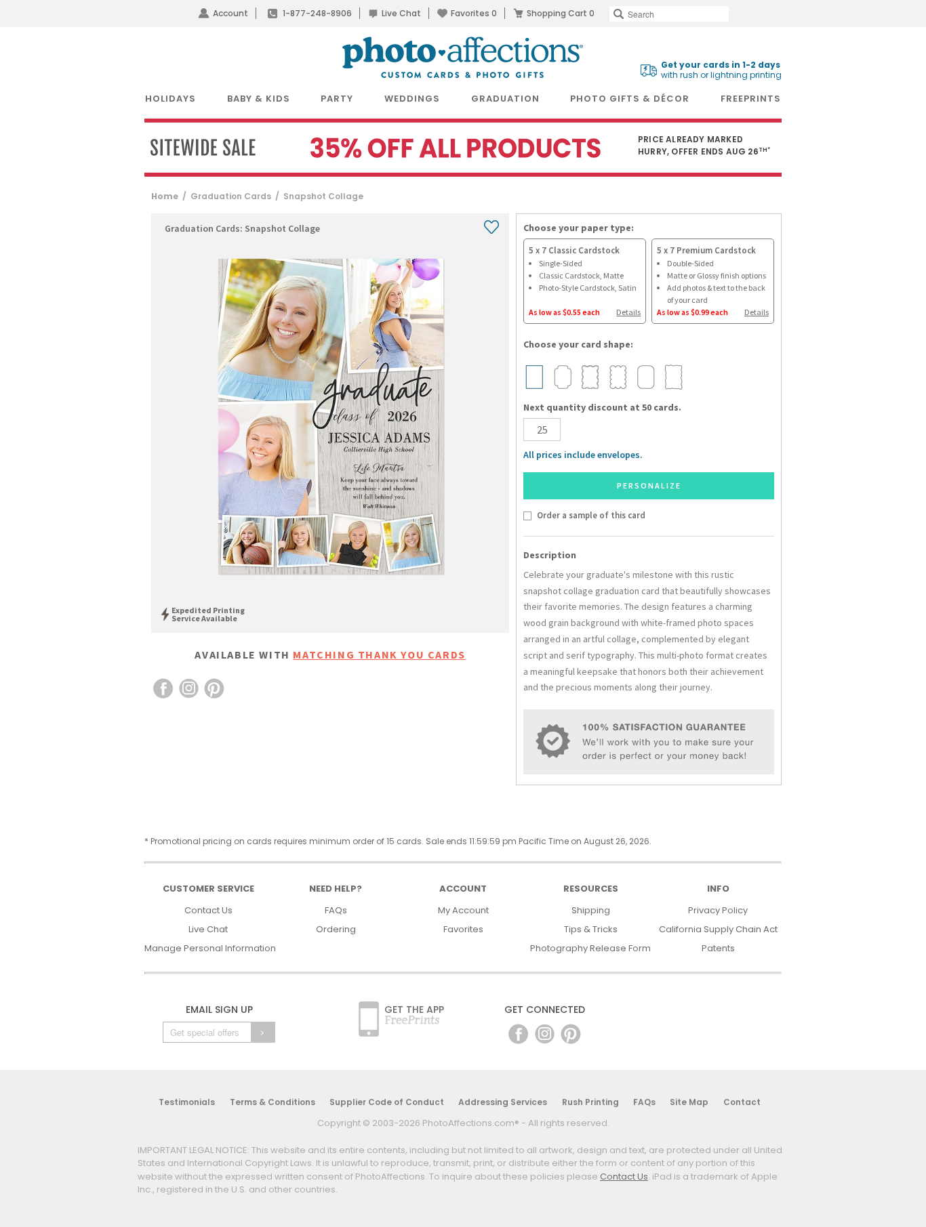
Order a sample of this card (591, 514)
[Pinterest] (570, 1033)
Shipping (590, 910)
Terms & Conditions (272, 1102)
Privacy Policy (718, 910)
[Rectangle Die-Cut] (534, 377)
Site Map (689, 1102)
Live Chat (401, 13)
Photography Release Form (590, 948)
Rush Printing (590, 1102)
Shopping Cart (561, 13)
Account (230, 13)
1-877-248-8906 (317, 13)
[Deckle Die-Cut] (673, 377)
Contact (742, 1102)
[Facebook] (518, 1033)
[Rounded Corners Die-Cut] (645, 377)
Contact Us (208, 910)
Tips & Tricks (591, 929)
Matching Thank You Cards (379, 654)
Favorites (474, 13)
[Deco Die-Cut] (562, 377)
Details (628, 312)
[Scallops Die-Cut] (617, 377)
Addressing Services (502, 1102)
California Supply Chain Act (718, 929)
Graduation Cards (230, 196)
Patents (718, 948)
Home (164, 196)
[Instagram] (545, 1033)
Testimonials (187, 1102)
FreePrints (751, 98)
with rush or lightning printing (721, 70)
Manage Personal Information (210, 948)
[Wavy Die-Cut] (590, 377)
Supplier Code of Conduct (386, 1102)
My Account (463, 910)
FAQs (336, 910)
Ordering (336, 929)
